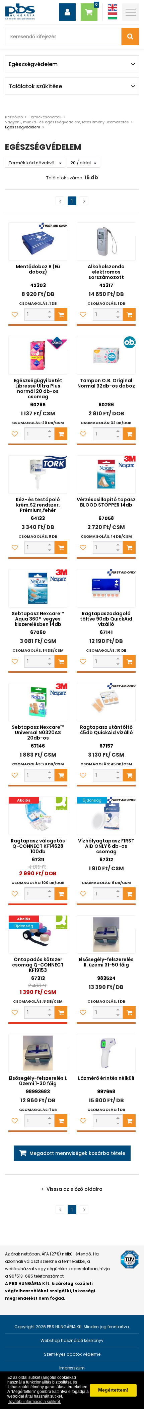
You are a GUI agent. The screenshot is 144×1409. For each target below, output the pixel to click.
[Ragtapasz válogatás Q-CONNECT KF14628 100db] (37, 816)
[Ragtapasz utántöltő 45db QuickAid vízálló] (106, 702)
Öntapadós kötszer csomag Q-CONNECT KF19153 (38, 965)
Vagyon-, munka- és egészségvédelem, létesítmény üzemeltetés (67, 122)
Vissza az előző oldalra (74, 1189)
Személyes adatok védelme (72, 1354)
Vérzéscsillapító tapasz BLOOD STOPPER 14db (106, 502)
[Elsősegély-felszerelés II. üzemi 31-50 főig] (106, 934)
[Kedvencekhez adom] (14, 314)
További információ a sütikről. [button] (34, 1401)
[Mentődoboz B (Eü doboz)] (37, 241)
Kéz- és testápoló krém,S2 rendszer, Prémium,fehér (38, 505)
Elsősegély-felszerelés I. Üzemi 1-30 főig (38, 1081)
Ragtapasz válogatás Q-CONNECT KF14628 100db (38, 846)
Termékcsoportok (45, 117)
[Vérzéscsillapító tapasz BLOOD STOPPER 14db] (106, 474)
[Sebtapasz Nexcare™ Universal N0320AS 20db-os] (37, 702)
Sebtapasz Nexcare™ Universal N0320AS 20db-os (38, 732)
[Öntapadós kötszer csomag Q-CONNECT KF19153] (37, 934)
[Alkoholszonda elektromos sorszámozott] (106, 241)
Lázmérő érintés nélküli (106, 1078)
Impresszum (72, 1368)
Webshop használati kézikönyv (72, 1340)
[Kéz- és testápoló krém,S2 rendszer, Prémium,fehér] (37, 474)
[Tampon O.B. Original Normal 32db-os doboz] (106, 355)
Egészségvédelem (22, 127)
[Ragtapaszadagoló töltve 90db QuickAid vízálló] (106, 588)
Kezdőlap (14, 117)
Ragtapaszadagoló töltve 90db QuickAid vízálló (106, 619)
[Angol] (112, 7)
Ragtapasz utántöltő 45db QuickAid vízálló (106, 730)
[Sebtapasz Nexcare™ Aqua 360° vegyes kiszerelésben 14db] (37, 588)
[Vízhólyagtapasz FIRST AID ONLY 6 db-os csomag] (106, 816)
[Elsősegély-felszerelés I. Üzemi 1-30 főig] (37, 1053)
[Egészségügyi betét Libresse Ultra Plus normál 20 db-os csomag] (37, 355)
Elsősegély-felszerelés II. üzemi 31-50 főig (106, 962)
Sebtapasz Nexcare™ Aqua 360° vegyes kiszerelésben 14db (38, 619)
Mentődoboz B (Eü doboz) (38, 269)
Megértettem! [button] (113, 1390)
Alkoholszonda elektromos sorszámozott (106, 272)
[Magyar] (112, 15)
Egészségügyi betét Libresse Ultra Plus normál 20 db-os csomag (38, 388)
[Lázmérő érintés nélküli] (106, 1053)
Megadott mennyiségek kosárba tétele (77, 1153)
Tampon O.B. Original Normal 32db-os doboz (106, 383)
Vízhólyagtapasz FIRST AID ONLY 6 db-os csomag (106, 846)
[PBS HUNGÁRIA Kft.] (20, 11)
